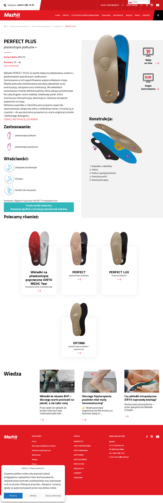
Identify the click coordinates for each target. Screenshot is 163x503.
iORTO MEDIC (79, 455)
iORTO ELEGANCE (80, 459)
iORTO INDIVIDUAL (81, 450)
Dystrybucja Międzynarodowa (85, 15)
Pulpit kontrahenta (110, 5)
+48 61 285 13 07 (25, 5)
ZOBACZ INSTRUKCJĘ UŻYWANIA (21, 119)
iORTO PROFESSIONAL (82, 446)
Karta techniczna (11, 65)
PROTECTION (79, 464)
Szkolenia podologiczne (41, 450)
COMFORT (78, 473)
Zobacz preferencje (53, 495)
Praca (137, 15)
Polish (135, 1)
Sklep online (131, 5)
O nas (57, 15)
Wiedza (129, 15)
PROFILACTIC (79, 468)
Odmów (33, 495)
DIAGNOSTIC (78, 441)
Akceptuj (13, 495)
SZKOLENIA (78, 477)
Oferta (66, 15)
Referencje (118, 15)
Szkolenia (106, 15)
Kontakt (146, 15)
